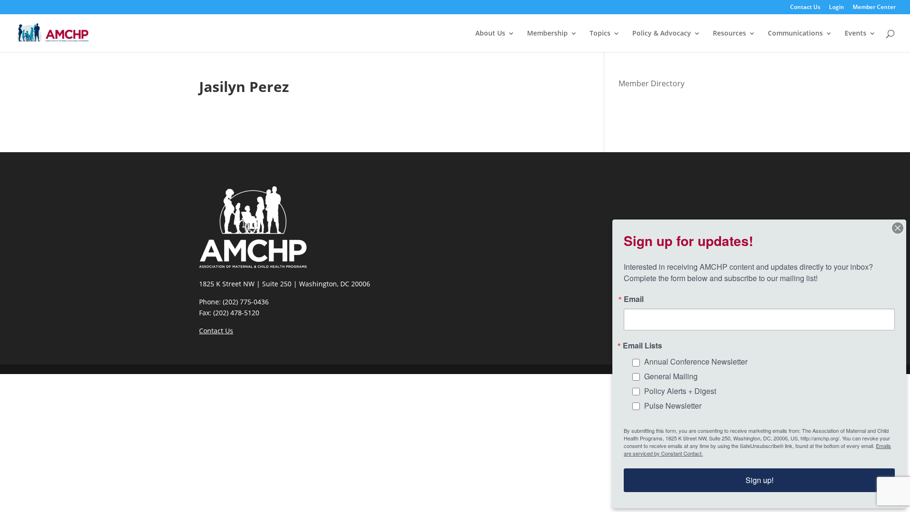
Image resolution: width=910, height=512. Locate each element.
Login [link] (836, 7)
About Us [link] (490, 33)
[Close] (897, 228)
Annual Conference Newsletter (695, 361)
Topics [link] (600, 33)
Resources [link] (729, 33)
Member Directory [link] (651, 83)
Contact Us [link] (805, 7)
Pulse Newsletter (672, 405)
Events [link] (855, 33)
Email (634, 299)
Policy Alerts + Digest (680, 390)
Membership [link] (547, 33)
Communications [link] (795, 33)
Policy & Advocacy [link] (661, 33)
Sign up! (760, 480)
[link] (53, 32)
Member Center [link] (874, 7)
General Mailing (671, 376)
